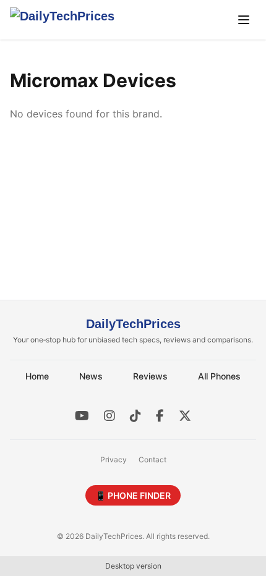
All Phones (219, 376)
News (91, 376)
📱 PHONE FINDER (133, 495)
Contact (152, 459)
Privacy (113, 459)
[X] (185, 416)
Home (37, 376)
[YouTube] (82, 416)
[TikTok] (135, 416)
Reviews (150, 376)
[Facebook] (160, 416)
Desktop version (133, 565)
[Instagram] (109, 416)
